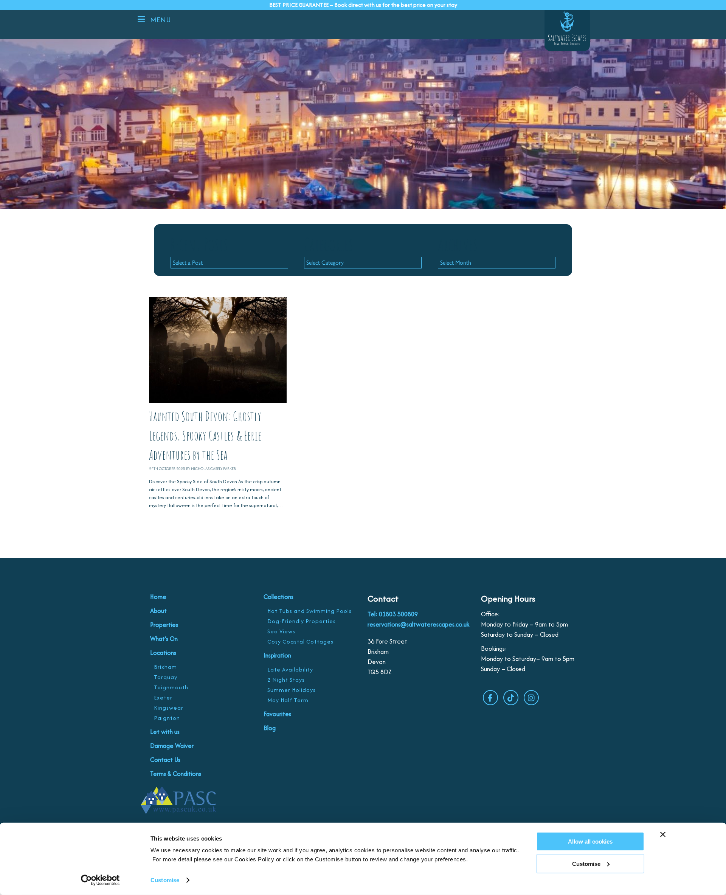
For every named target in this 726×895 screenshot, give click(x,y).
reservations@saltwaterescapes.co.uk (418, 624)
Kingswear (168, 708)
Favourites (277, 713)
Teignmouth (171, 687)
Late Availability (290, 669)
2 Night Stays (286, 680)
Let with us (165, 731)
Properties (164, 624)
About (158, 610)
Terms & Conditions (175, 773)
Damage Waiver (172, 745)
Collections (278, 596)
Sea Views (281, 631)
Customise (164, 880)
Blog (270, 727)
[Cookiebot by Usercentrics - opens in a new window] (100, 880)
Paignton (167, 718)
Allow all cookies (590, 841)
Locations (163, 652)
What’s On (164, 638)
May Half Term (288, 700)
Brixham (165, 667)
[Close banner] (663, 834)
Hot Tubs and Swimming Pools (309, 611)
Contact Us (165, 759)
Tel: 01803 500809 (393, 614)
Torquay (165, 677)
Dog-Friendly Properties (301, 621)
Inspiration (277, 655)
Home (158, 596)
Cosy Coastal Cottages (300, 641)
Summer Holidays (291, 690)
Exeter (163, 697)
